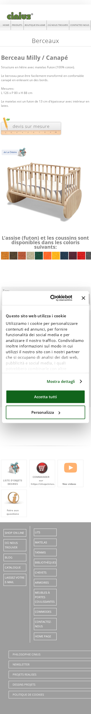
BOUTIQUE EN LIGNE (35, 25)
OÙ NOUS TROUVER (58, 25)
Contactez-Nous (43, 624)
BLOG (8, 557)
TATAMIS (40, 552)
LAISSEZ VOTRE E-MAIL (15, 580)
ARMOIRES (42, 582)
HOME (6, 25)
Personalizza (42, 412)
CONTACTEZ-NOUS (79, 25)
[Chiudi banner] (83, 298)
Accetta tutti (45, 396)
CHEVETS (41, 572)
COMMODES (43, 612)
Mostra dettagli (61, 381)
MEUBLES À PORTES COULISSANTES (45, 597)
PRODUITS (17, 25)
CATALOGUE (13, 567)
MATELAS (41, 542)
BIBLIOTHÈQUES (45, 562)
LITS (37, 532)
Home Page (43, 636)
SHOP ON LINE (14, 533)
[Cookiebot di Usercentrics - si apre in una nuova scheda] (53, 298)
